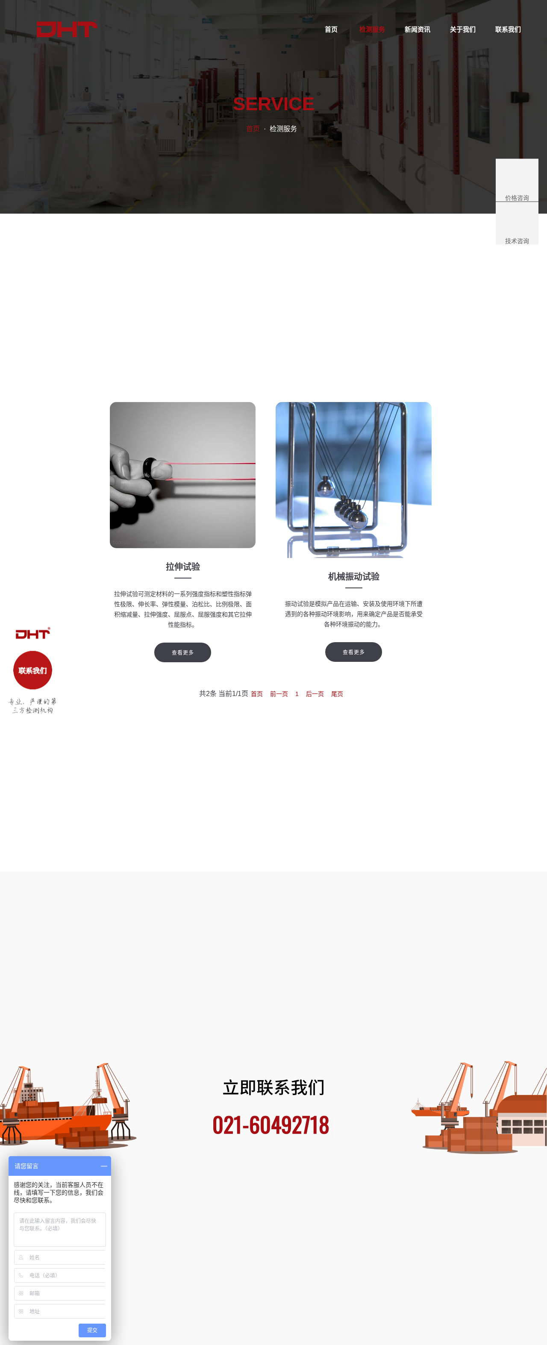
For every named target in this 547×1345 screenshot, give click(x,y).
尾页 (337, 693)
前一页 (279, 693)
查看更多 (183, 653)
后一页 (315, 693)
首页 (253, 128)
